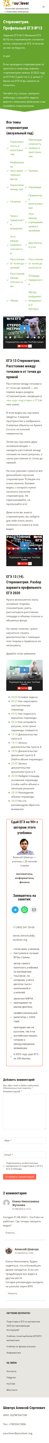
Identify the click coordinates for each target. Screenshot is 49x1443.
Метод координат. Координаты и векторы (35, 300)
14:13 (14, 742)
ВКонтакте (12, 1390)
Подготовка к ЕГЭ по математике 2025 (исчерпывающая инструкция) (23, 1325)
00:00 (14, 697)
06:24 (14, 722)
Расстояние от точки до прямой (17, 263)
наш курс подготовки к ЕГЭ (22, 400)
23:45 (14, 763)
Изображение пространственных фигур (17, 171)
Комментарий (12, 1091)
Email (8, 1154)
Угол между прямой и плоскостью (16, 245)
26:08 (14, 776)
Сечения (15, 201)
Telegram (11, 1377)
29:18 (14, 792)
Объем (14, 300)
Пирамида (34, 187)
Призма (33, 170)
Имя (7, 1140)
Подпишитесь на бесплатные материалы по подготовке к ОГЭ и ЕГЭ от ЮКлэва (24, 1166)
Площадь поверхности (35, 280)
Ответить (10, 1232)
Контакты (11, 1371)
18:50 (14, 751)
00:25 (14, 701)
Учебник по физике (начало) (21, 1346)
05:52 (14, 713)
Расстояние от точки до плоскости (35, 263)
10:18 (14, 734)
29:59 (14, 801)
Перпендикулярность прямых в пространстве (35, 148)
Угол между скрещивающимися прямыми (35, 222)
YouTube (11, 1383)
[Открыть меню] (43, 7)
